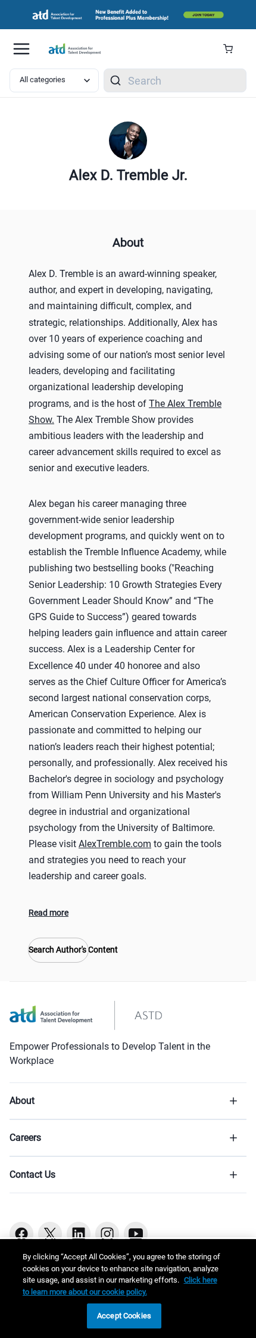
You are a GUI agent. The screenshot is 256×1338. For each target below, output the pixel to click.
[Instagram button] (107, 1234)
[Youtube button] (136, 1234)
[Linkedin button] (78, 1234)
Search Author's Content (58, 949)
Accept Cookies (124, 1315)
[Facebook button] (21, 1234)
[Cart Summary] (232, 49)
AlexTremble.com (115, 844)
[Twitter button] (50, 1234)
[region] (128, 1288)
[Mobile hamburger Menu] (21, 48)
